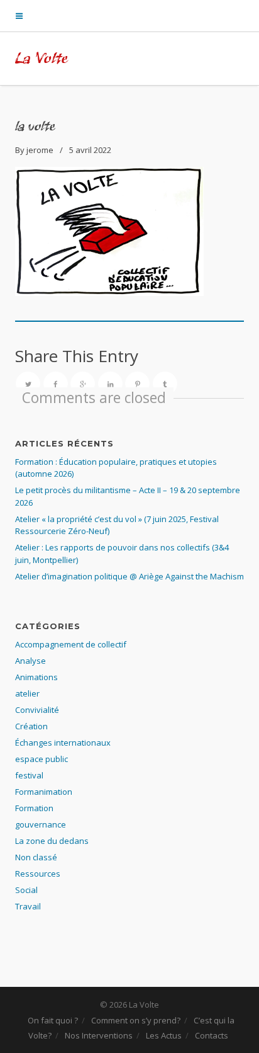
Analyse (30, 660)
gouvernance (40, 824)
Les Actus (164, 1035)
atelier (27, 693)
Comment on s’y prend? (135, 1020)
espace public (41, 759)
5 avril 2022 (90, 150)
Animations (36, 677)
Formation (34, 808)
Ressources (37, 873)
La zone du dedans (52, 840)
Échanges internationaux (63, 742)
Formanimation (43, 791)
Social (26, 890)
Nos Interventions (99, 1035)
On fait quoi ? (53, 1020)
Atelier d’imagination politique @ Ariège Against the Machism (129, 576)
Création (31, 726)
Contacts (211, 1035)
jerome (39, 150)
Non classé (36, 857)
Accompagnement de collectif (70, 644)
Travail (28, 906)
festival (29, 775)
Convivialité (37, 709)
